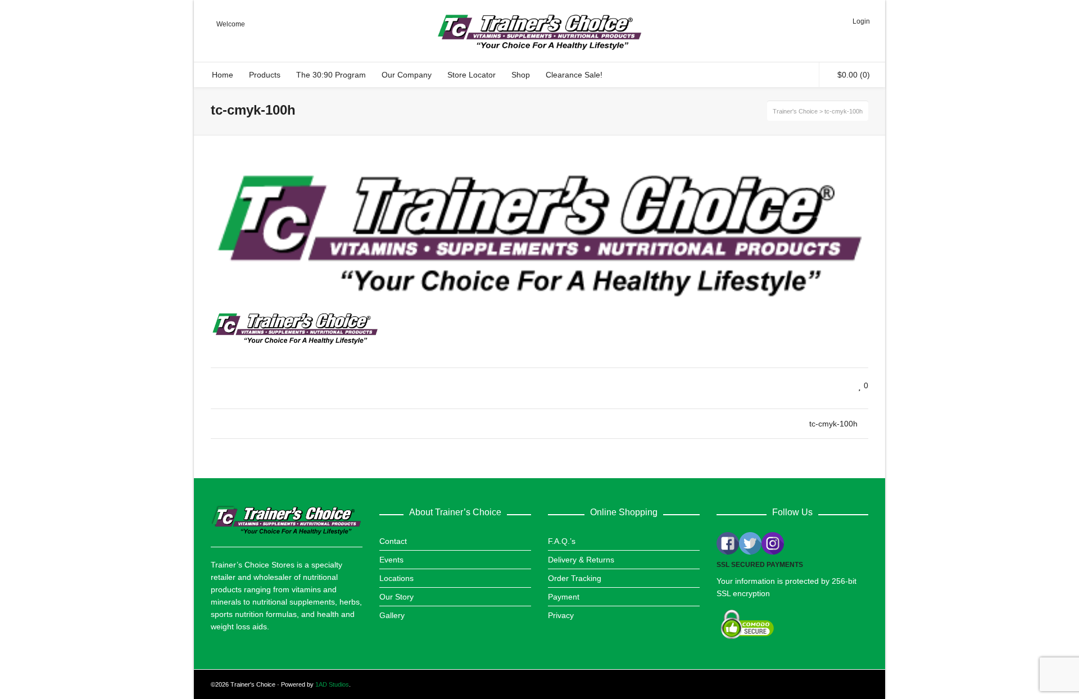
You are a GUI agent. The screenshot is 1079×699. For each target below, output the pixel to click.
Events (391, 559)
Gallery (392, 615)
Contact (393, 541)
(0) (853, 74)
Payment (563, 596)
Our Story (396, 596)
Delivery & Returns (581, 559)
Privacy (561, 615)
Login (861, 21)
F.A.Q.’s (561, 541)
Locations (396, 578)
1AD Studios (332, 684)
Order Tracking (574, 578)
